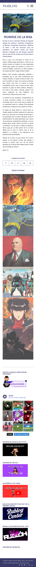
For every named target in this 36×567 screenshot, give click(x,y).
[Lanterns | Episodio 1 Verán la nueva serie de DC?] (8, 406)
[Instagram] (24, 565)
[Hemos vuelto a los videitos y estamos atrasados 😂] (18, 416)
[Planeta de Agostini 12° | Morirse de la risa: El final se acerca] (18, 220)
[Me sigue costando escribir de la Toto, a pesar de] (8, 426)
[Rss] (32, 565)
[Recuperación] (18, 313)
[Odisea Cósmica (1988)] (18, 282)
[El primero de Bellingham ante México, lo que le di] (18, 426)
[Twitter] (19, 565)
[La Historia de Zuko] (18, 189)
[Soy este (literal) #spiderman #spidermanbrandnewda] (28, 416)
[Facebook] (27, 565)
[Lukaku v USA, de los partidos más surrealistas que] (28, 426)
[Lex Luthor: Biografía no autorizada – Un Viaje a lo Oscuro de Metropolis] (18, 251)
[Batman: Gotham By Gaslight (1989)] (18, 344)
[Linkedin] (29, 565)
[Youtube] (22, 565)
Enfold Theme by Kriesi (24, 562)
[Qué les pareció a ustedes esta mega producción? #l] (8, 416)
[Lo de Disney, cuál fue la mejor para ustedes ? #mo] (18, 406)
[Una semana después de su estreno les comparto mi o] (28, 406)
